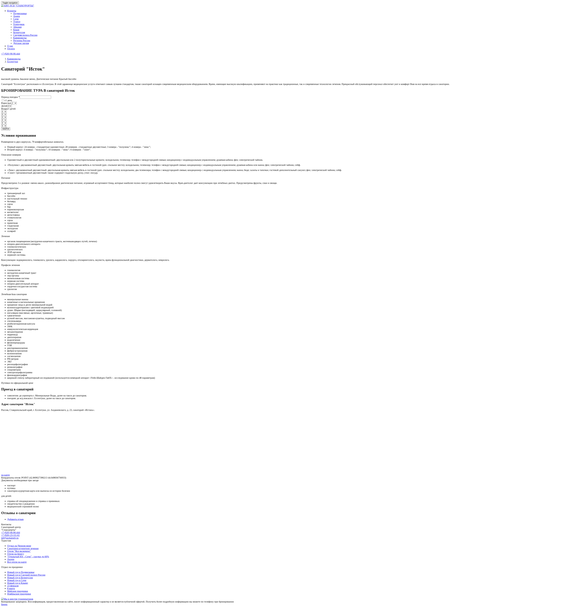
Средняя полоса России (25, 35)
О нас (10, 46)
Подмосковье (20, 13)
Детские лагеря (21, 43)
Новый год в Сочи (16, 580)
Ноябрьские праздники (19, 594)
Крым (16, 29)
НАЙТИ (5, 129)
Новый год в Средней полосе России (26, 575)
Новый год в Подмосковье (20, 572)
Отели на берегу (15, 554)
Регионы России (21, 40)
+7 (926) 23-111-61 (10, 535)
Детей (4, 106)
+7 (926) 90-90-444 (10, 53)
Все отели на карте (17, 562)
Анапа (16, 16)
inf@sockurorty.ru (9, 538)
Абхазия (17, 27)
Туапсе (16, 21)
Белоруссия (19, 32)
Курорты (11, 10)
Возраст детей (8, 108)
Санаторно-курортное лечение (23, 548)
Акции (10, 559)
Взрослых (6, 103)
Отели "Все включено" (19, 551)
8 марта (11, 588)
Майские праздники (17, 591)
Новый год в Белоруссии (20, 577)
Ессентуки (12, 61)
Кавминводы (20, 38)
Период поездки (10, 97)
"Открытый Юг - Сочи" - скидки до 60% (28, 556)
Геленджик (18, 24)
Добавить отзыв (15, 519)
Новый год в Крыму (17, 583)
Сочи (16, 19)
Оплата (11, 48)
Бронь (4, 604)
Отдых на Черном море (19, 545)
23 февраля (12, 585)
